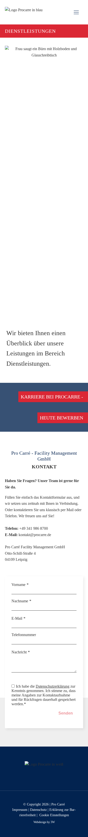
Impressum (19, 810)
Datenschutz (38, 810)
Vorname (18, 585)
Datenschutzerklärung (52, 686)
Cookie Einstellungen (54, 815)
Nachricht (19, 652)
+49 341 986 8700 (33, 528)
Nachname (19, 601)
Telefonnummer (23, 635)
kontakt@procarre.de (35, 535)
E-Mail (16, 618)
